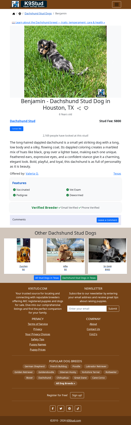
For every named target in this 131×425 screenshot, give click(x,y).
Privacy (37, 329)
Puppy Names (37, 344)
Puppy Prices (38, 349)
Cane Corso (98, 377)
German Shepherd (35, 366)
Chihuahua (63, 377)
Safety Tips (37, 339)
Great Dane (80, 377)
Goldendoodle (46, 372)
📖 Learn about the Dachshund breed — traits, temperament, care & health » (58, 22)
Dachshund (45, 377)
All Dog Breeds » (65, 383)
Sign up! (77, 395)
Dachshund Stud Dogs (38, 13)
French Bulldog (58, 366)
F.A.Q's (93, 334)
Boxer (29, 377)
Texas (117, 173)
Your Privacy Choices (37, 334)
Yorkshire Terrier (91, 372)
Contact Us (93, 329)
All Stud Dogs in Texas (47, 277)
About (93, 324)
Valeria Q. (32, 173)
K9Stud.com (73, 420)
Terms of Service (38, 324)
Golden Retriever (24, 372)
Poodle (76, 366)
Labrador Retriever (96, 366)
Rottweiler (111, 372)
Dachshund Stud (22, 121)
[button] (86, 108)
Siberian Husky (68, 372)
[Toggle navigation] (116, 4)
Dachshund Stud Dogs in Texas (79, 277)
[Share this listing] (79, 108)
